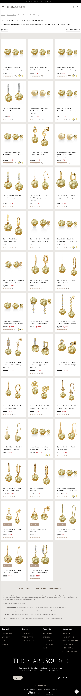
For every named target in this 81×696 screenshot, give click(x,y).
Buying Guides (68, 644)
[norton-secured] (31, 693)
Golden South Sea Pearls (53, 618)
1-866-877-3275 (8, 633)
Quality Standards (70, 641)
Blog (45, 648)
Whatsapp (6, 644)
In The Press (48, 644)
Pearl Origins (68, 637)
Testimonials (48, 641)
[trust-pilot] (40, 693)
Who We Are (47, 633)
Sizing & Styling (69, 648)
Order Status (27, 633)
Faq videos (67, 633)
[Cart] (78, 7)
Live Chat (6, 637)
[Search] (71, 7)
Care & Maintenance (71, 652)
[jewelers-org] (49, 693)
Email (4, 641)
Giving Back (48, 637)
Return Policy (28, 641)
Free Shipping (27, 637)
